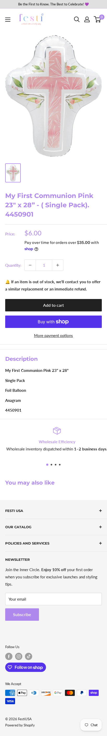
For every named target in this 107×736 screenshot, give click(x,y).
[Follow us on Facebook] (8, 656)
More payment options (53, 335)
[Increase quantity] (57, 265)
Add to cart (53, 305)
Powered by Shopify (20, 725)
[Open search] (77, 19)
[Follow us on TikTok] (28, 656)
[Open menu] (7, 20)
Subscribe (22, 614)
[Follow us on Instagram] (18, 656)
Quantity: (13, 265)
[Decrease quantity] (30, 265)
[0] (97, 19)
